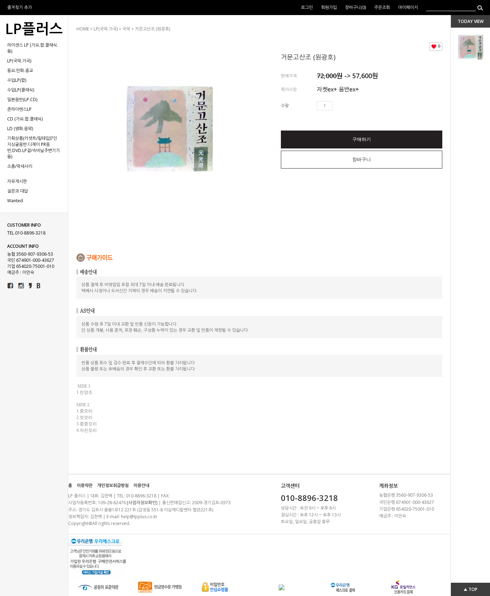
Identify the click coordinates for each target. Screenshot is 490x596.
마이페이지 (408, 7)
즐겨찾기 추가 (19, 7)
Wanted (15, 201)
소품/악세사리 (19, 166)
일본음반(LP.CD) (22, 99)
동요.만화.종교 (20, 70)
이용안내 (141, 485)
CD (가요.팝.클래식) (25, 119)
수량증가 (338, 105)
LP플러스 (34, 28)
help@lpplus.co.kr (139, 517)
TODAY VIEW (471, 21)
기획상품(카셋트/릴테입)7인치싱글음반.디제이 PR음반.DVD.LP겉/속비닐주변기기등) (33, 147)
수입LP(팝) (16, 80)
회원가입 (329, 7)
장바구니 (361, 159)
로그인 (307, 7)
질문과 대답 (17, 191)
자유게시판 (17, 181)
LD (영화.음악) (20, 129)
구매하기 (361, 139)
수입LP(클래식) (20, 90)
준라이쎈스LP (19, 109)
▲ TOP (470, 589)
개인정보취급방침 (113, 485)
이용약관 (85, 485)
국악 (126, 29)
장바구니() (356, 7)
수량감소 (348, 105)
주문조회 (382, 7)
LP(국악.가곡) (19, 61)
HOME (82, 29)
